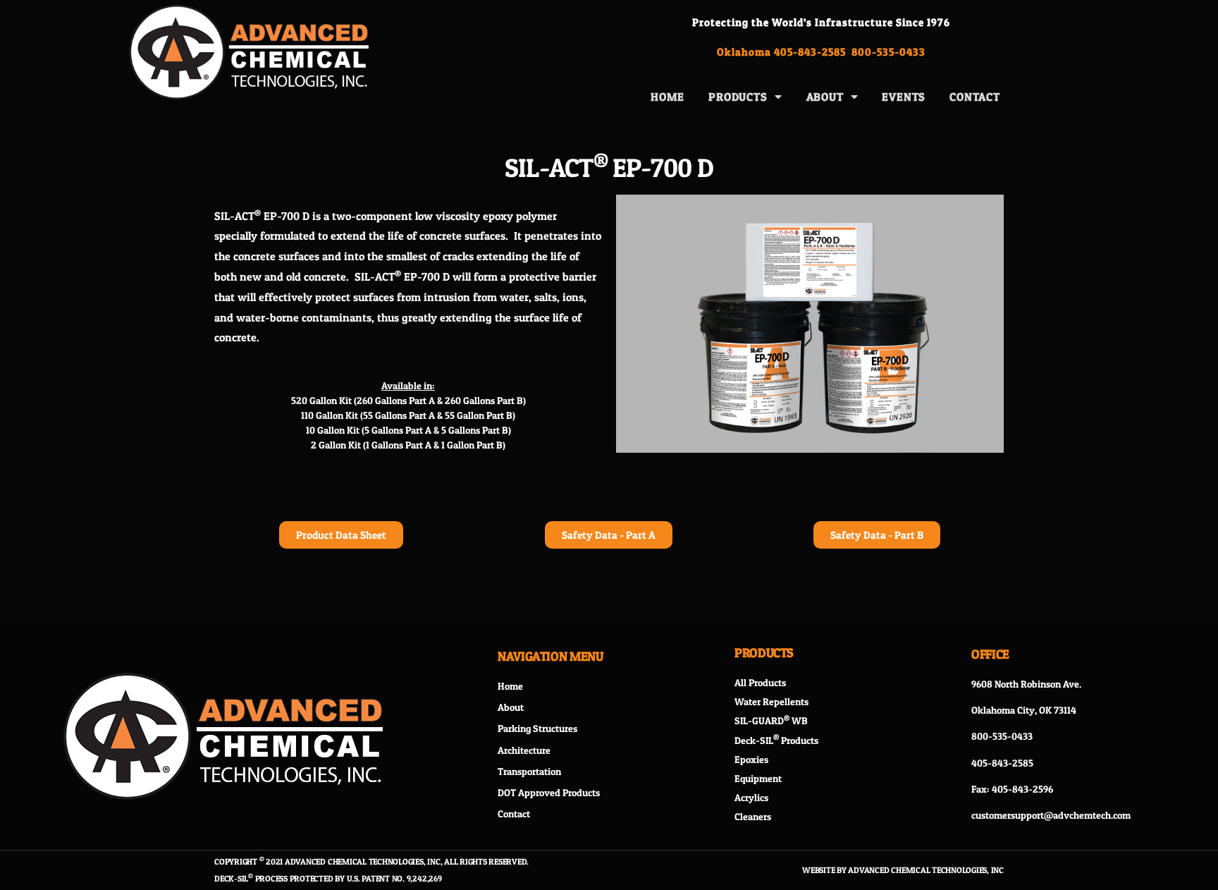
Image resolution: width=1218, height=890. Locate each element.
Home (667, 97)
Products (737, 97)
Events (903, 97)
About (825, 97)
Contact (974, 97)
